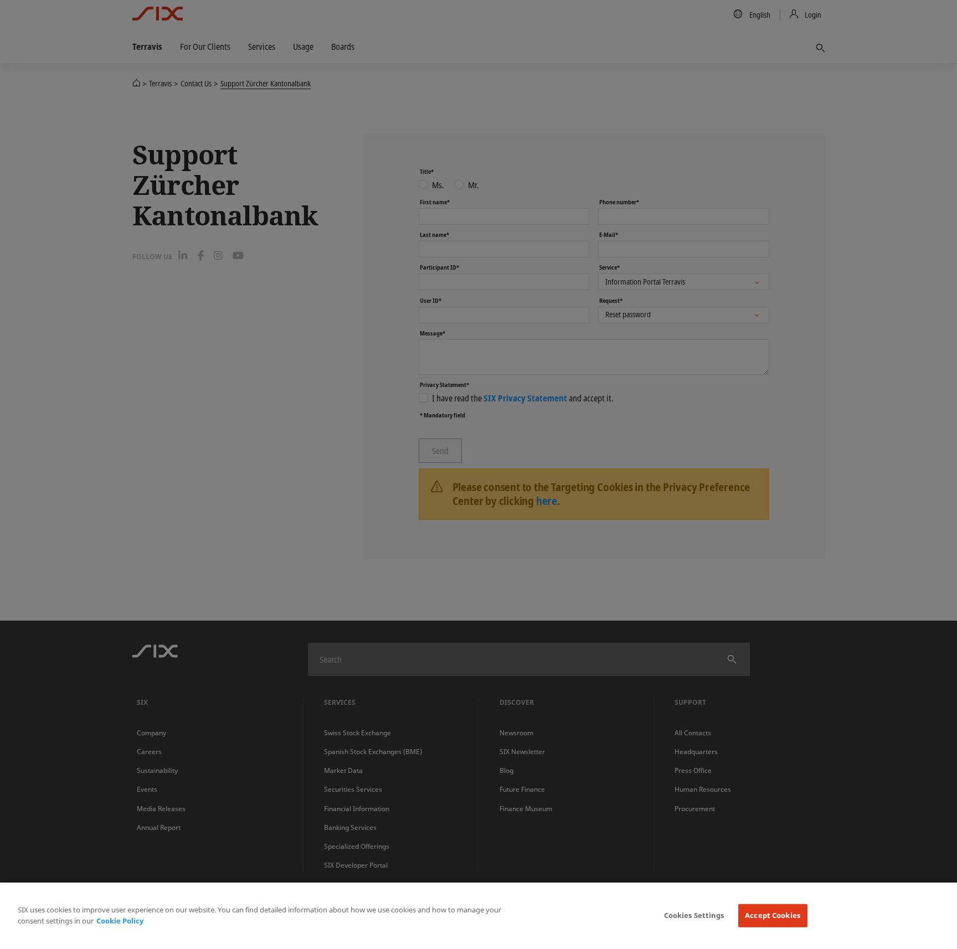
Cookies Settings (694, 915)
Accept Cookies (772, 915)
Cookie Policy (119, 921)
